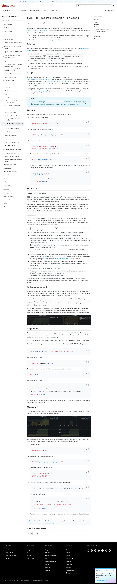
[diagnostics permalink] (40, 329)
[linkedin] (95, 550)
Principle (96, 19)
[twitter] (92, 550)
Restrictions (97, 27)
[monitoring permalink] (39, 407)
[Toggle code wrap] (86, 122)
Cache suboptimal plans (102, 29)
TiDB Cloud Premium (27, 1)
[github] (88, 550)
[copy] (89, 122)
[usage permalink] (34, 73)
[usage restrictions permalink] (43, 215)
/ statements (37, 30)
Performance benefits (38, 40)
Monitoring (97, 39)
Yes (31, 533)
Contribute (33, 23)
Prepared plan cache (66, 228)
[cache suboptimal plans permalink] (47, 193)
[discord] (106, 550)
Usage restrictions (101, 31)
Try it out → (94, 1)
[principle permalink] (37, 44)
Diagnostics (97, 36)
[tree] (12, 113)
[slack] (102, 550)
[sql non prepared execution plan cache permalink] (80, 17)
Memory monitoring (54, 40)
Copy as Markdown (50, 23)
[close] (113, 571)
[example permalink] (37, 110)
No (37, 533)
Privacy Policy (37, 580)
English (109, 10)
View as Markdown (69, 23)
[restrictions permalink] (40, 188)
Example (96, 24)
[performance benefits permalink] (49, 287)
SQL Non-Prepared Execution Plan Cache (39, 521)
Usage (96, 22)
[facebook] (99, 550)
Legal (47, 580)
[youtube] (110, 550)
